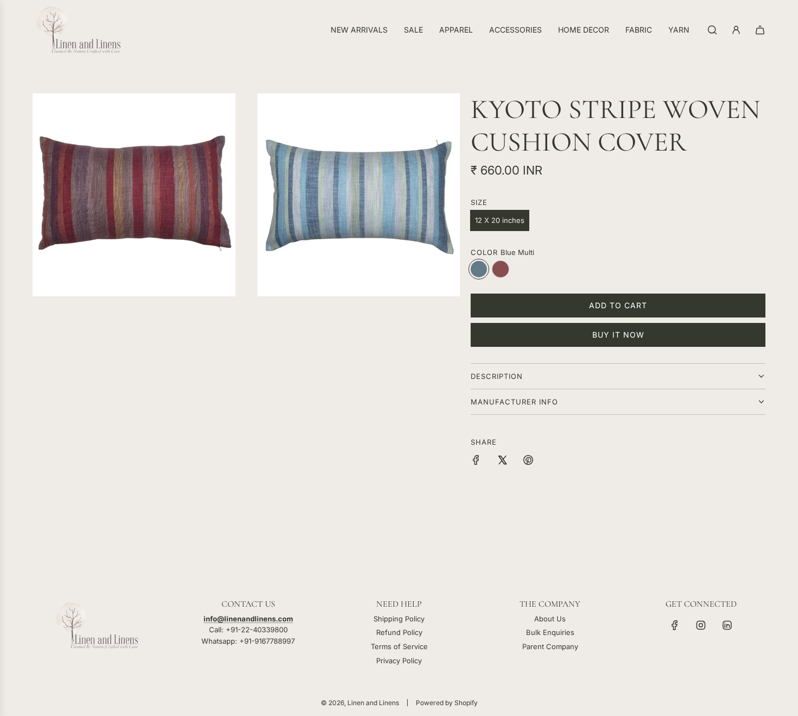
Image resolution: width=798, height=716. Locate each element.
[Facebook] (675, 625)
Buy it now (618, 334)
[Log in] (736, 30)
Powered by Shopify (447, 703)
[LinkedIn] (727, 625)
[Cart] (760, 30)
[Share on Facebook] (476, 461)
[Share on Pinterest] (528, 461)
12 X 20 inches (499, 220)
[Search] (712, 30)
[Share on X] (502, 461)
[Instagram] (701, 625)
